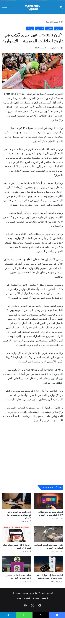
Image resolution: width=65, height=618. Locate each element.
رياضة (30, 28)
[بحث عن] (61, 8)
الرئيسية (57, 22)
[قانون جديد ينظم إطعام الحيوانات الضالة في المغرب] (48, 534)
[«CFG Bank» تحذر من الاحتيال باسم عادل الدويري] (16, 534)
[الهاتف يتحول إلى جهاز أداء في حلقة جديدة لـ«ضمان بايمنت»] (48, 564)
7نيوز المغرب (55, 48)
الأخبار (49, 28)
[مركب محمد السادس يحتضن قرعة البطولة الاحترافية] (16, 564)
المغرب (40, 28)
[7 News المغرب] (32, 7)
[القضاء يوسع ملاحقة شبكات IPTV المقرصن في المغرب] (48, 501)
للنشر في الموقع (24, 598)
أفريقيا (49, 22)
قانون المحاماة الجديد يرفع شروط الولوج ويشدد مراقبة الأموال (19, 515)
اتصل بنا (36, 598)
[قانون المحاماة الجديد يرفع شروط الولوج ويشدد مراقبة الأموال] (16, 501)
